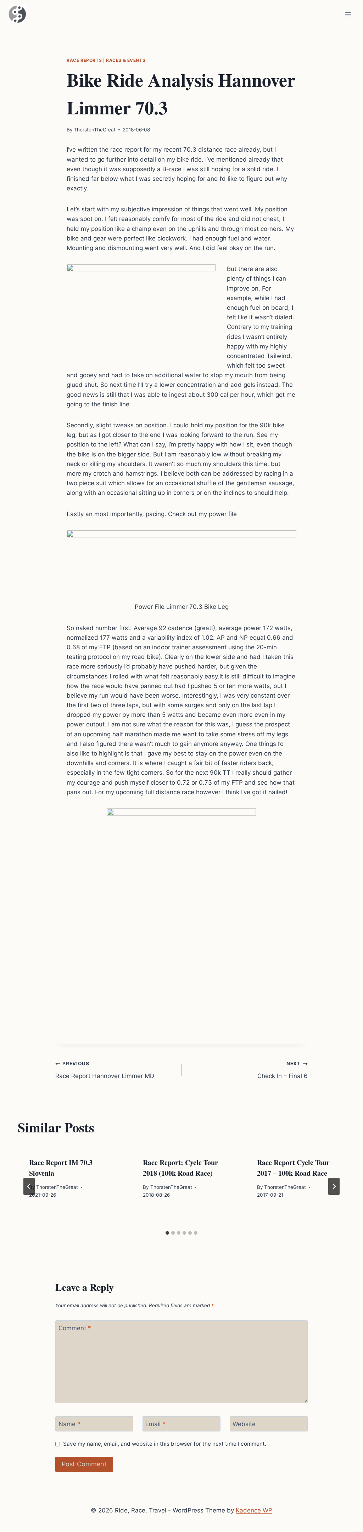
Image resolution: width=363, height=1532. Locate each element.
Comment (74, 1328)
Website (244, 1424)
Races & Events (125, 60)
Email (155, 1424)
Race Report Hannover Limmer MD (104, 1070)
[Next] (334, 1186)
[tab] (167, 1233)
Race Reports (84, 60)
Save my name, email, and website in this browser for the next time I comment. (164, 1443)
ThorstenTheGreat (95, 129)
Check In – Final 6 (282, 1070)
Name (69, 1424)
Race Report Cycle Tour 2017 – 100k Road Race (293, 1167)
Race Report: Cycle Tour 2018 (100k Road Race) (180, 1167)
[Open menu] (347, 14)
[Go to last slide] (29, 1186)
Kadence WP (254, 1510)
